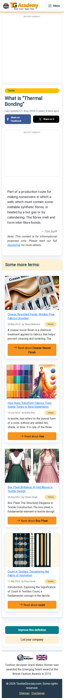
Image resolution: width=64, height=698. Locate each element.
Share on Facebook (16, 119)
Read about (34, 350)
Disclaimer (38, 693)
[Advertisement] (32, 50)
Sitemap (24, 693)
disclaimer (13, 245)
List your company (32, 639)
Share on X (48, 119)
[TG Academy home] (21, 6)
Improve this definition (32, 630)
